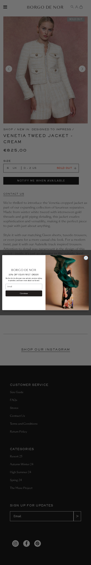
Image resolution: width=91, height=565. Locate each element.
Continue (24, 293)
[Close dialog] (86, 258)
